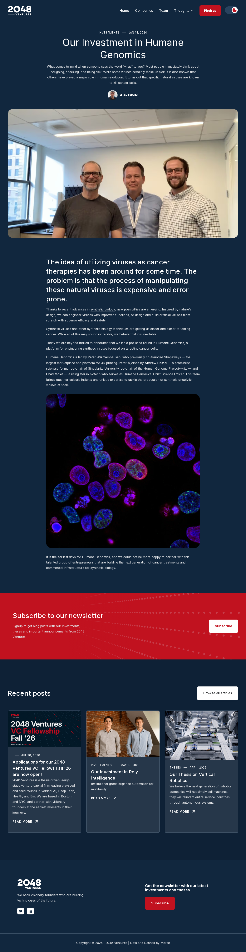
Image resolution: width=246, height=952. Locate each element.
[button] (183, 10)
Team (163, 10)
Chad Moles (54, 374)
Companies (144, 10)
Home (124, 10)
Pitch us (210, 11)
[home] (20, 10)
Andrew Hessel (156, 363)
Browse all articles (217, 693)
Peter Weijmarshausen (104, 357)
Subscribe (223, 626)
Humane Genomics (170, 343)
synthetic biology (103, 309)
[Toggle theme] (231, 10)
